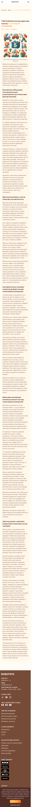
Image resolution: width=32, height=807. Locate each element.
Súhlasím (15, 801)
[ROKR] (15, 763)
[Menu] (2, 2)
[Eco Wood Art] (15, 775)
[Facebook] (6, 697)
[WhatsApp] (2, 697)
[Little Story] (15, 771)
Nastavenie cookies (15, 805)
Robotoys (14, 1)
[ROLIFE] (15, 767)
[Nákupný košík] (28, 2)
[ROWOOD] (15, 779)
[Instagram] (10, 697)
